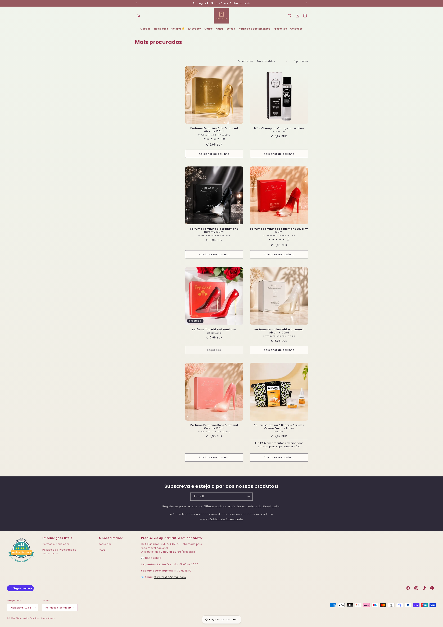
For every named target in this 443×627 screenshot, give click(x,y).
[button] (139, 16)
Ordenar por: (246, 61)
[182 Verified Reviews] (21, 564)
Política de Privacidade (226, 519)
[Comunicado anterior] (136, 3)
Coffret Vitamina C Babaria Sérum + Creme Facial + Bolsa (279, 427)
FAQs (102, 549)
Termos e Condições (56, 544)
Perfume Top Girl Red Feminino (214, 329)
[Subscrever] (248, 497)
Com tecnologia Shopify (43, 618)
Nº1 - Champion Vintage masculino (279, 128)
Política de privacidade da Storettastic (59, 551)
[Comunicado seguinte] (307, 3)
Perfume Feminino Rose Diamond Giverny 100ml (214, 427)
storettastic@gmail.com (170, 577)
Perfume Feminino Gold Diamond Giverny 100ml (214, 130)
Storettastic (23, 618)
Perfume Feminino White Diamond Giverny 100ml (279, 331)
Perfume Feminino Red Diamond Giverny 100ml (279, 230)
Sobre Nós (105, 544)
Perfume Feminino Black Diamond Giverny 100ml (214, 230)
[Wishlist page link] (289, 15)
